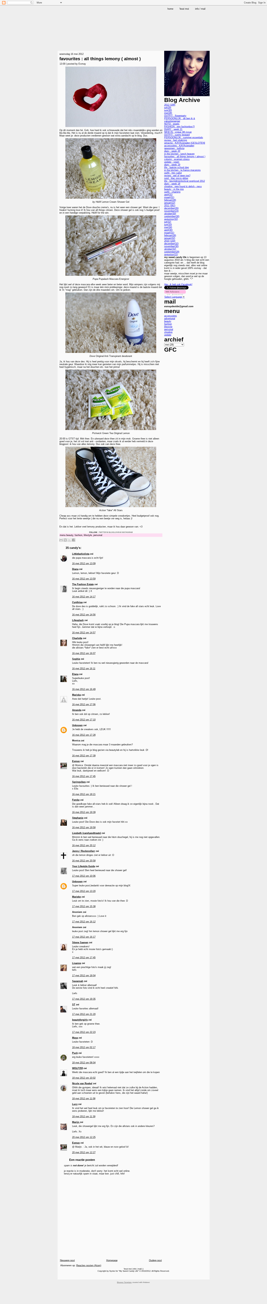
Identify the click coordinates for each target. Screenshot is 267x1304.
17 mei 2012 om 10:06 (84, 876)
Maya (75, 1037)
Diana (75, 569)
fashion (78, 535)
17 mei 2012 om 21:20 (84, 1014)
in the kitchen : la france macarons (182, 170)
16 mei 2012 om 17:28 (84, 735)
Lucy (75, 1104)
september (171, 216)
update (167, 334)
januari (169, 202)
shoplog (168, 332)
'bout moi (128, 1269)
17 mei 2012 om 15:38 (84, 906)
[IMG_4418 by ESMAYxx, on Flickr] (110, 507)
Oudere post (155, 1260)
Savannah (77, 981)
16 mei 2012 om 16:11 (83, 668)
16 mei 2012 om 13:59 (84, 578)
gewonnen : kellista (174, 148)
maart (169, 197)
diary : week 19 (172, 164)
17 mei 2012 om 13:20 (84, 891)
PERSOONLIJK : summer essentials (183, 137)
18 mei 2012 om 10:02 (84, 1077)
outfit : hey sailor (173, 172)
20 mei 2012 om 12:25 (84, 1137)
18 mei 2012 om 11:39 (83, 1116)
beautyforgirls (80, 1019)
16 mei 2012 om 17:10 (84, 719)
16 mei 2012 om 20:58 (84, 860)
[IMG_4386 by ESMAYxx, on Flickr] (110, 276)
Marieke (76, 896)
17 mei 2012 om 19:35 (84, 999)
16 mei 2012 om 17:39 (84, 755)
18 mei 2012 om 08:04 (84, 1062)
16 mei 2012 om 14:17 (84, 596)
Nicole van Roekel (82, 1083)
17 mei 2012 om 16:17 (84, 936)
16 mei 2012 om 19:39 (84, 812)
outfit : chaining (172, 192)
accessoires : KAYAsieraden (179, 145)
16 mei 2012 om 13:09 (84, 563)
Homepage (112, 1260)
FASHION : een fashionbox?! (179, 126)
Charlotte (77, 638)
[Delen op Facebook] (73, 540)
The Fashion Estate (83, 584)
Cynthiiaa (77, 602)
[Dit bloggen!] (65, 540)
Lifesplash (78, 620)
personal (97, 535)
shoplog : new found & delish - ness (183, 186)
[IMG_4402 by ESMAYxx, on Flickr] (110, 430)
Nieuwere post (67, 1260)
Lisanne (76, 963)
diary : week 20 (172, 151)
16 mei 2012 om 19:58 (84, 827)
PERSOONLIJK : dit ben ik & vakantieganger (179, 119)
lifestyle (88, 535)
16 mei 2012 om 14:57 (84, 632)
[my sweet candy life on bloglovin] (175, 294)
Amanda (76, 710)
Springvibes (79, 782)
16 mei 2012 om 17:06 (84, 704)
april (168, 194)
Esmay (76, 761)
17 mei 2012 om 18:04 (84, 975)
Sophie (76, 659)
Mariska (76, 694)
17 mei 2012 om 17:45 (84, 957)
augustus (171, 219)
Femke (76, 800)
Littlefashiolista (80, 553)
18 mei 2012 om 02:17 (84, 1047)
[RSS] (61, 1276)
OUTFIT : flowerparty (175, 115)
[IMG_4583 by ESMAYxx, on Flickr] (110, 127)
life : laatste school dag (176, 167)
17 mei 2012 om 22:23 (84, 1032)
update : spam (171, 162)
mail (139, 1269)
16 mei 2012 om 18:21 (84, 794)
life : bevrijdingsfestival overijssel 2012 (184, 181)
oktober (170, 213)
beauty (69, 535)
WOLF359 (77, 1068)
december (171, 208)
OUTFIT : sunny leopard (177, 134)
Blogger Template (124, 1282)
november (171, 211)
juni (168, 110)
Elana (75, 674)
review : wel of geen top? (177, 175)
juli (167, 107)
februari (170, 200)
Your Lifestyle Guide (83, 866)
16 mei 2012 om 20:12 (84, 845)
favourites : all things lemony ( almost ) (100, 58)
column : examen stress (177, 159)
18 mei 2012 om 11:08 (83, 1098)
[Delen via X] (69, 540)
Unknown (77, 725)
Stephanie (77, 817)
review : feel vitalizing (175, 140)
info (134, 1269)
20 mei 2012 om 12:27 (84, 1152)
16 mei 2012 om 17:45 (84, 776)
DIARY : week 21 (173, 129)
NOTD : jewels (171, 123)
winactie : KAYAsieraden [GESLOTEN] (184, 143)
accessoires (170, 315)
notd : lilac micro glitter (176, 178)
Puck (75, 1053)
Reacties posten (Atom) (88, 1265)
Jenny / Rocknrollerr (83, 851)
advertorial (169, 318)
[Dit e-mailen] (61, 540)
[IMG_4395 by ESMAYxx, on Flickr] (110, 353)
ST (73, 1004)
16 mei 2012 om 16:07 (84, 653)
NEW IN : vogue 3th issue (178, 132)
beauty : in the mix (174, 189)
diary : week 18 (172, 183)
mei (168, 113)
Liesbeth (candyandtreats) (86, 833)
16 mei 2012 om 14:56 (84, 614)
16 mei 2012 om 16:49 (84, 689)
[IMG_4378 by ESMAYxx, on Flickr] (110, 199)
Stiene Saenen (80, 942)
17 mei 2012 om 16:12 (84, 921)
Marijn (76, 1122)
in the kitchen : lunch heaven (179, 153)
